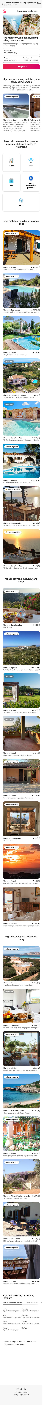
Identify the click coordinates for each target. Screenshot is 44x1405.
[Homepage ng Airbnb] (4, 11)
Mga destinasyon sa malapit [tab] (12, 1302)
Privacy (15, 1395)
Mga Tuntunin (24, 1395)
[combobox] (21, 53)
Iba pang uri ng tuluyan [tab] (34, 1302)
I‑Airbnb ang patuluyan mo (28, 11)
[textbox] (11, 60)
